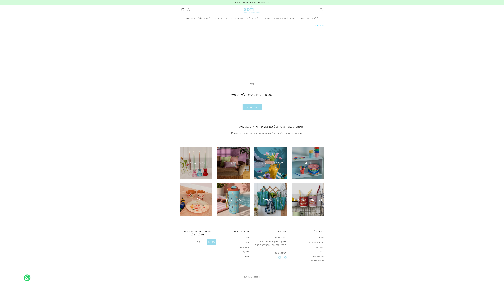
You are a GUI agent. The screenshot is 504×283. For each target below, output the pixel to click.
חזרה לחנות (252, 107)
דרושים (321, 251)
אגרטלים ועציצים (270, 163)
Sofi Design (248, 277)
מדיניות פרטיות (317, 261)
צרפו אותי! (211, 242)
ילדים (196, 200)
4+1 (308, 163)
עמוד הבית (319, 25)
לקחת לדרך (233, 200)
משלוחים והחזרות (316, 242)
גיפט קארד (244, 247)
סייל (233, 163)
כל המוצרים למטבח (308, 200)
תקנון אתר (320, 247)
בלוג (247, 256)
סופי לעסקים (318, 256)
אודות (321, 237)
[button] (321, 9)
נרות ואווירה (196, 163)
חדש (247, 237)
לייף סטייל (270, 200)
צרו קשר (245, 251)
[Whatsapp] (27, 274)
